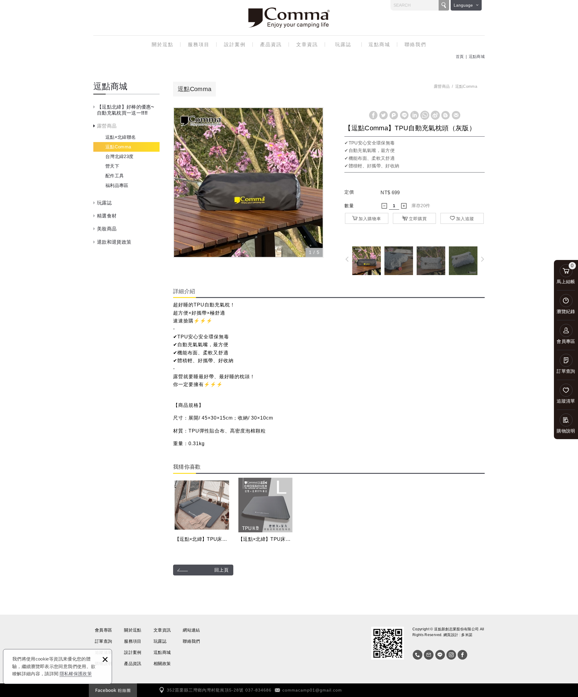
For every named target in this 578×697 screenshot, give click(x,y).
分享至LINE (404, 115)
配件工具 (114, 175)
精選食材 (107, 215)
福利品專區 (117, 185)
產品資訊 (271, 44)
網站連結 (191, 630)
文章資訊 (307, 44)
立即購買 (418, 218)
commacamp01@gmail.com (312, 690)
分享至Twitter (383, 115)
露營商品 (107, 125)
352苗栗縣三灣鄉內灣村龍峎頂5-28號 (205, 690)
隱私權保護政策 (76, 673)
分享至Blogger (445, 115)
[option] (248, 182)
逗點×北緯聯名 (120, 137)
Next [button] (484, 258)
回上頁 (221, 569)
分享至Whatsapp (424, 115)
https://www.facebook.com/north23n (462, 655)
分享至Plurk (393, 115)
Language (463, 5)
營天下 (112, 166)
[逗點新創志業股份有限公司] (289, 18)
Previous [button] (345, 258)
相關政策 (162, 663)
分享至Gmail (456, 115)
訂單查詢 (103, 641)
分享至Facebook (373, 115)
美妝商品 (107, 228)
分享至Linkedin (414, 115)
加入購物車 (370, 218)
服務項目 (199, 44)
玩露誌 (343, 44)
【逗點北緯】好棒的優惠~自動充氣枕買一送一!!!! (125, 109)
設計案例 (235, 44)
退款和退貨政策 (114, 242)
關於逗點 (162, 44)
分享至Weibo (435, 115)
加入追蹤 (465, 218)
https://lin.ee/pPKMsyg (440, 655)
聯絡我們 (415, 44)
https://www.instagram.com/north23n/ (451, 655)
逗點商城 (379, 44)
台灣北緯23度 (119, 156)
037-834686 (258, 690)
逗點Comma (118, 146)
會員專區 (103, 630)
